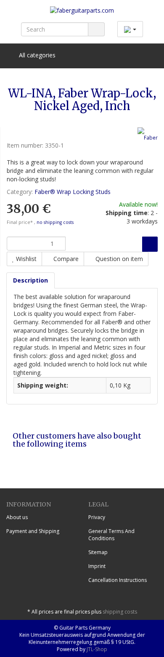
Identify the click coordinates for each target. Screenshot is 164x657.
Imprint (97, 566)
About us (17, 517)
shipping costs (120, 611)
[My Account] (149, 55)
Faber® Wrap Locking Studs (72, 192)
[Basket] (127, 55)
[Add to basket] (150, 244)
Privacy (96, 517)
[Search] (96, 29)
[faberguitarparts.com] (82, 13)
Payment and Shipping (32, 531)
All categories (36, 55)
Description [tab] (30, 280)
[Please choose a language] (130, 29)
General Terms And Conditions (111, 535)
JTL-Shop (97, 649)
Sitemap (98, 552)
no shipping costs (55, 222)
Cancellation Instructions (117, 580)
